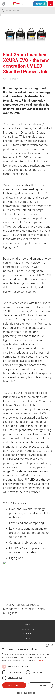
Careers (27, 633)
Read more (39, 660)
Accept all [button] (14, 685)
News (28, 638)
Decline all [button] (40, 685)
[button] (27, 692)
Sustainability (27, 629)
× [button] (51, 645)
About (28, 624)
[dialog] (27, 670)
